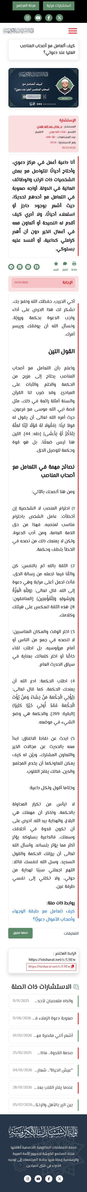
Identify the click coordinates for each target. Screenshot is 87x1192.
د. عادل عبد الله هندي (49, 127)
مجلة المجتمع (26, 6)
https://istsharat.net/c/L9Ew (50, 967)
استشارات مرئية (59, 6)
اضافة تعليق (20, 933)
